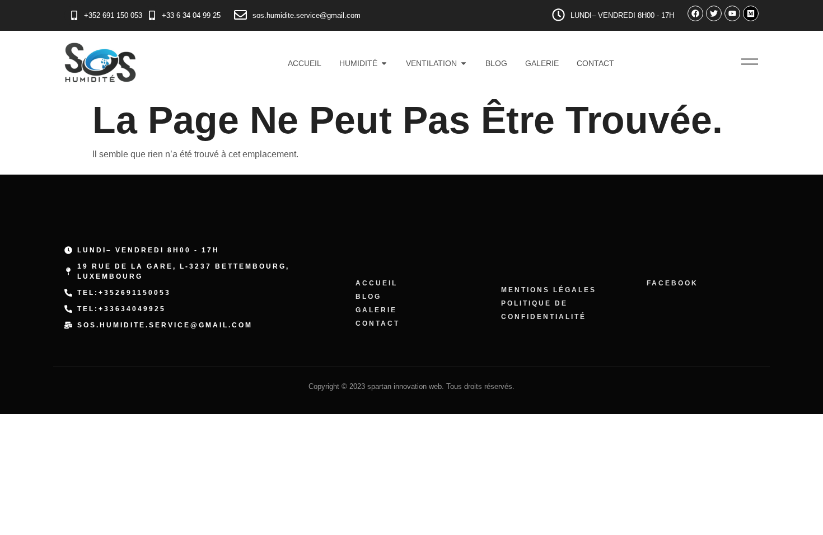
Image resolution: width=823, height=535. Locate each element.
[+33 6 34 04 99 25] (152, 15)
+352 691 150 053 (113, 15)
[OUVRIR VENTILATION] (463, 63)
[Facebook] (695, 13)
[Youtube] (732, 13)
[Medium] (751, 13)
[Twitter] (714, 13)
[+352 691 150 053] (74, 15)
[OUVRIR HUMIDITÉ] (384, 63)
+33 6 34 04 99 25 (191, 15)
